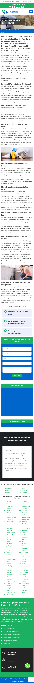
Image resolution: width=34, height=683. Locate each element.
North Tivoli (25, 515)
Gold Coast (8, 488)
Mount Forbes (11, 535)
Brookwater (25, 572)
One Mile (24, 512)
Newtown (24, 521)
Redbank (24, 508)
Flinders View (25, 543)
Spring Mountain (11, 517)
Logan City (25, 488)
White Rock (10, 506)
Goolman (9, 555)
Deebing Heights (11, 559)
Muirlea (24, 526)
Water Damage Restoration (11, 635)
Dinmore (24, 555)
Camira (24, 566)
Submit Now (17, 375)
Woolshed (9, 501)
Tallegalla (9, 515)
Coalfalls (24, 559)
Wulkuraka (9, 570)
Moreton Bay (25, 490)
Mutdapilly (9, 530)
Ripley (23, 504)
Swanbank (9, 579)
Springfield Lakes (11, 581)
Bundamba (25, 570)
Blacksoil (24, 581)
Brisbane (24, 492)
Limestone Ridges (10, 540)
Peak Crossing (11, 528)
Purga (8, 524)
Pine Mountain (11, 526)
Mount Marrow (11, 532)
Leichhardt (25, 530)
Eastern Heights (26, 550)
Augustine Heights (24, 591)
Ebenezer (9, 557)
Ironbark (9, 548)
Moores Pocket (26, 528)
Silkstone (9, 590)
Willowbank (10, 504)
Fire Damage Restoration (10, 631)
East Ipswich (10, 30)
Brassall (24, 574)
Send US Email (11, 667)
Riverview (24, 501)
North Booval (25, 519)
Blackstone (25, 579)
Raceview (24, 510)
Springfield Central (10, 584)
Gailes (23, 541)
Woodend (9, 572)
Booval (24, 577)
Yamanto (9, 568)
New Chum (25, 524)
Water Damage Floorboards (11, 638)
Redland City (8, 490)
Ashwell (9, 563)
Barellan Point (26, 588)
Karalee (24, 535)
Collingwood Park (26, 557)
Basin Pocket (25, 585)
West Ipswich (10, 574)
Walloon (9, 508)
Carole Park (25, 568)
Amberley (9, 566)
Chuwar (24, 561)
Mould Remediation (9, 628)
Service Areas (7, 644)
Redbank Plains (26, 506)
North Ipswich (26, 517)
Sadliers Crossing (11, 592)
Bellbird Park (25, 583)
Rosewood (10, 521)
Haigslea (9, 550)
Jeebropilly (9, 546)
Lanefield (9, 543)
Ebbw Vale (25, 546)
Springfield (10, 588)
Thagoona (9, 512)
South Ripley (10, 519)
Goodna (24, 539)
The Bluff (9, 510)
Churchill (24, 563)
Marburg (9, 537)
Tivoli (8, 577)
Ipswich (7, 492)
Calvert (9, 561)
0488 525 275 (17, 6)
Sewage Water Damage (10, 641)
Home (3, 30)
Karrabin (24, 532)
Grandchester (10, 552)
